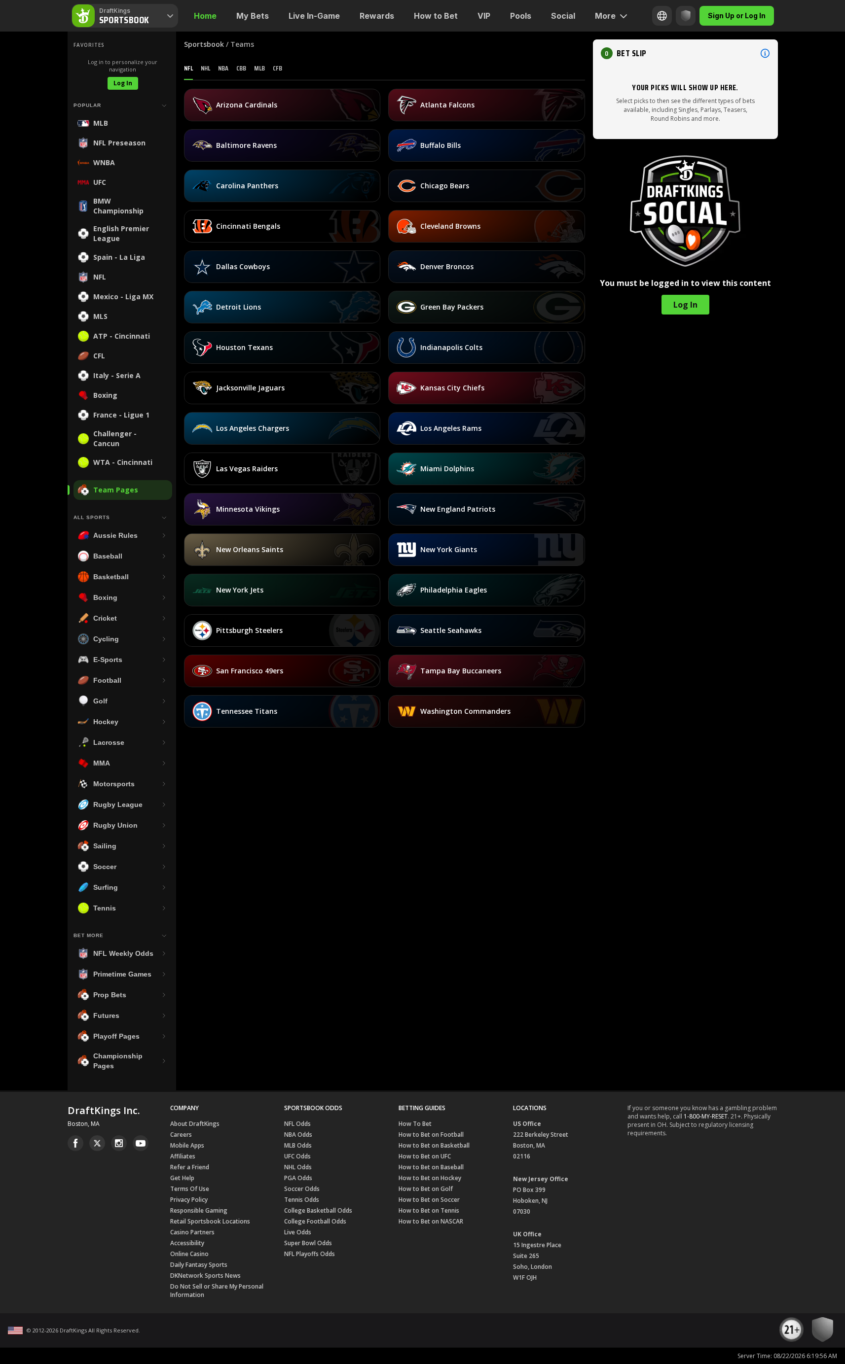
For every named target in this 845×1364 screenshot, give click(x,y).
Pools (520, 16)
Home (205, 16)
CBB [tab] (241, 68)
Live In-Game (314, 16)
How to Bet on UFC (425, 1156)
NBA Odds (298, 1134)
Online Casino (189, 1254)
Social (563, 16)
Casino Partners (192, 1232)
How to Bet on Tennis (429, 1210)
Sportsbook (204, 44)
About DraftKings (195, 1123)
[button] (685, 53)
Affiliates (182, 1156)
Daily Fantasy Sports (198, 1264)
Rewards (377, 16)
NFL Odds (297, 1123)
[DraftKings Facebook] (75, 1143)
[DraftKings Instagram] (119, 1143)
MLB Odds (298, 1145)
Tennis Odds (301, 1199)
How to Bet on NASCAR (431, 1221)
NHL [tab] (205, 68)
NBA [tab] (223, 68)
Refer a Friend (189, 1167)
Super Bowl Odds (308, 1243)
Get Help (182, 1178)
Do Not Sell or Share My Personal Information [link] (216, 1290)
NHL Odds (298, 1167)
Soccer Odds (302, 1189)
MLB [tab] (259, 68)
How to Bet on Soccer (429, 1199)
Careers (181, 1134)
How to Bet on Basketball (434, 1145)
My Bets (252, 16)
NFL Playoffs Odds (309, 1254)
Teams (242, 44)
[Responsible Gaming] (686, 16)
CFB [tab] (277, 68)
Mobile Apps (187, 1145)
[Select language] (662, 16)
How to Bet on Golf (426, 1189)
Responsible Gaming (198, 1210)
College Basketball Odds (318, 1210)
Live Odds (297, 1232)
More (605, 16)
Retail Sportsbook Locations (210, 1221)
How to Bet (436, 16)
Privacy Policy (189, 1199)
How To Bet (415, 1123)
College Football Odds (315, 1221)
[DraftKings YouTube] (140, 1143)
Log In (122, 83)
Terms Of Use (189, 1189)
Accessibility (187, 1243)
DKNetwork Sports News (205, 1275)
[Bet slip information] (765, 53)
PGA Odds (298, 1178)
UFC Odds (297, 1156)
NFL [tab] (188, 68)
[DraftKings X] (97, 1143)
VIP (484, 16)
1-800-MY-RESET (706, 1116)
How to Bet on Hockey (430, 1178)
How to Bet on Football (431, 1134)
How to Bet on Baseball (431, 1167)
